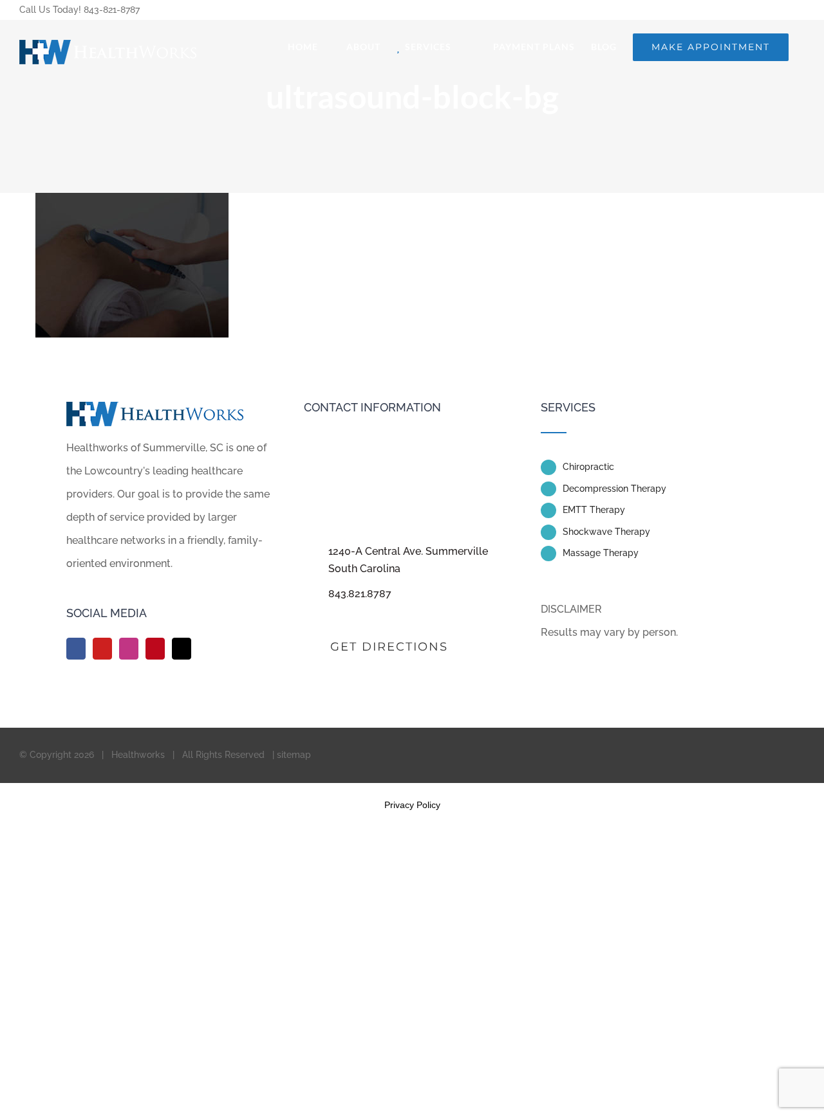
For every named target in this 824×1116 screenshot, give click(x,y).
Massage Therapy (601, 553)
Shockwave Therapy (606, 531)
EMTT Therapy (594, 510)
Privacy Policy (412, 805)
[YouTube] (102, 649)
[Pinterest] (155, 649)
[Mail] (181, 649)
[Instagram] (128, 649)
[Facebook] (76, 649)
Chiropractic (588, 467)
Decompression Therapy (614, 488)
